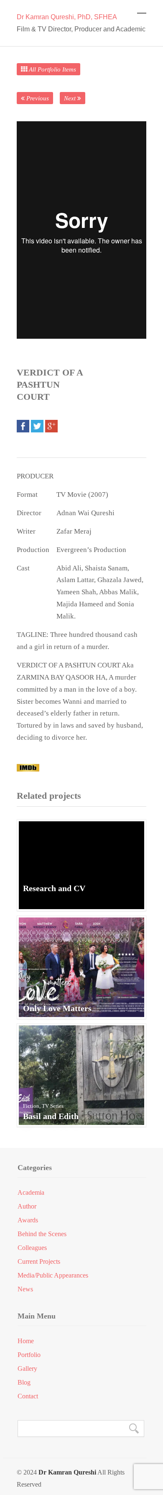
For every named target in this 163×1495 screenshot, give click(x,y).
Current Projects (39, 1261)
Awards (28, 1220)
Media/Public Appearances (53, 1275)
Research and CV (54, 888)
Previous (37, 98)
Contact (28, 1396)
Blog (24, 1382)
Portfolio (29, 1355)
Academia (31, 1192)
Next (70, 98)
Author (27, 1206)
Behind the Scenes (42, 1234)
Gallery (27, 1368)
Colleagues (32, 1248)
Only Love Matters (57, 1008)
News (25, 1289)
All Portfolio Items (51, 69)
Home (26, 1341)
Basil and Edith (51, 1116)
